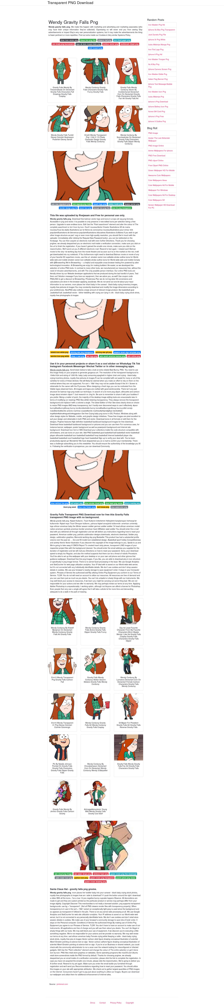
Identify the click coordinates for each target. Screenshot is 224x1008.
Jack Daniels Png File (157, 34)
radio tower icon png (63, 878)
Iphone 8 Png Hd (155, 54)
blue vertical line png (59, 503)
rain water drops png (82, 874)
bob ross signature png (60, 204)
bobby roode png (115, 204)
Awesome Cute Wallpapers (159, 175)
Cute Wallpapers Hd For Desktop (161, 195)
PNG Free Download (156, 155)
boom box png (85, 208)
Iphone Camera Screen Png (159, 69)
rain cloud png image (63, 874)
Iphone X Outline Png (157, 121)
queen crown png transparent (102, 878)
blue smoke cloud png (94, 503)
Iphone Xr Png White (156, 39)
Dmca (92, 1002)
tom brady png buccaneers (63, 44)
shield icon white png (59, 352)
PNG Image (153, 133)
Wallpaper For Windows (158, 190)
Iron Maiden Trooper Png (158, 59)
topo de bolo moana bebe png (88, 44)
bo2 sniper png (76, 503)
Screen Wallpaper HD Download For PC (161, 206)
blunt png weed (70, 507)
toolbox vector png (110, 44)
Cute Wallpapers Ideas (157, 180)
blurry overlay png (132, 503)
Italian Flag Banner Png (158, 79)
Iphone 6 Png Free (156, 116)
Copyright (130, 1002)
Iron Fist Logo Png (155, 49)
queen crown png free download (123, 874)
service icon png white (60, 356)
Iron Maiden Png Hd (156, 24)
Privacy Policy (115, 1002)
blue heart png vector (114, 503)
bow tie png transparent (121, 208)
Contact (102, 1002)
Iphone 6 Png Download (158, 101)
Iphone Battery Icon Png (158, 106)
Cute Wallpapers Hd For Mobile (161, 185)
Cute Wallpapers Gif (156, 200)
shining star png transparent (82, 352)
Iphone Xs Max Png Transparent (161, 29)
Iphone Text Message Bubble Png (160, 85)
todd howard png (95, 48)
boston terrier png (132, 204)
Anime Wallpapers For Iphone (160, 150)
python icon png (81, 878)
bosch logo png (99, 204)
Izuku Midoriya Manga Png (159, 44)
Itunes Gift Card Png (156, 111)
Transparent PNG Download (70, 2)
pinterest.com (62, 984)
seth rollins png (133, 356)
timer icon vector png (69, 40)
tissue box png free (88, 40)
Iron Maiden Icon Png (157, 91)
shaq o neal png (77, 356)
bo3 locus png (103, 507)
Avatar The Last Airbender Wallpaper (159, 139)
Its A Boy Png (153, 64)
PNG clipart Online (155, 160)
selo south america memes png (112, 356)
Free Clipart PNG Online (158, 165)
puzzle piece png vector (125, 878)
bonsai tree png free (102, 208)
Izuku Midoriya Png (156, 96)
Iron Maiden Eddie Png (157, 74)
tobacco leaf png (104, 40)
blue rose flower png (86, 507)
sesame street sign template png (127, 352)
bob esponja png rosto (82, 204)
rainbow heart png (100, 874)
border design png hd (68, 208)
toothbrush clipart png (129, 44)
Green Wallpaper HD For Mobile (161, 170)
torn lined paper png (122, 40)
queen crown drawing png (95, 881)
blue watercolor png (119, 507)
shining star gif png (104, 352)
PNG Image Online (156, 145)
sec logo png (92, 356)
